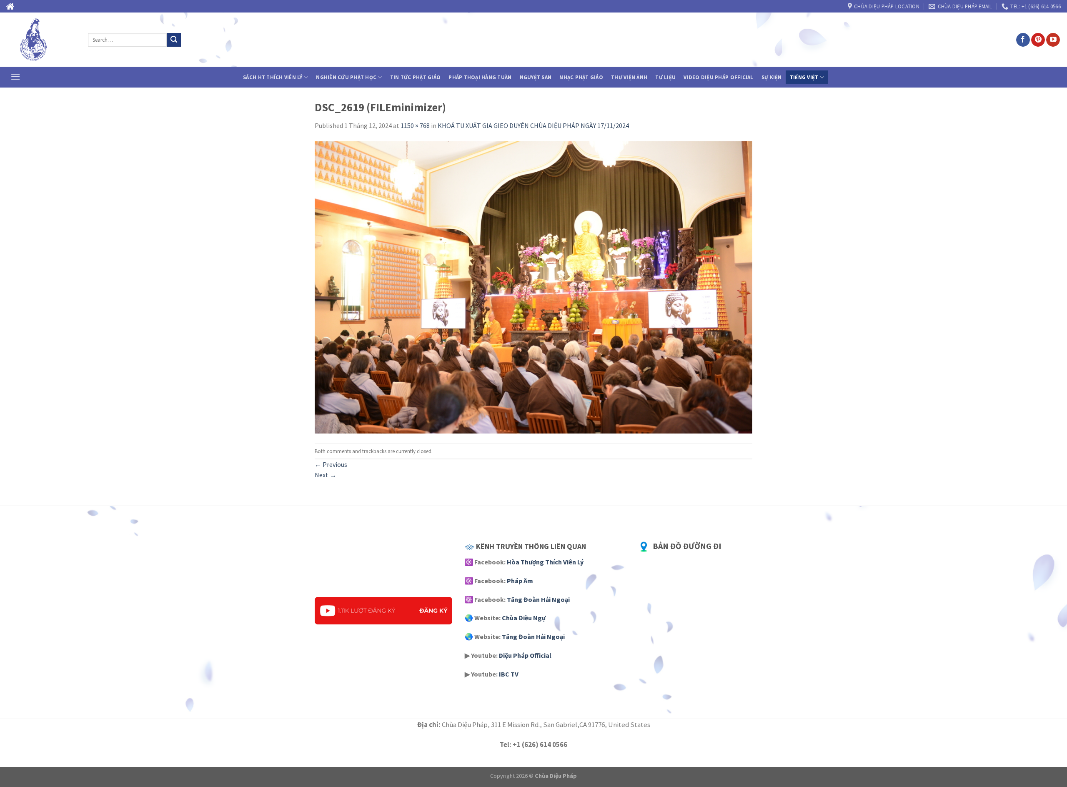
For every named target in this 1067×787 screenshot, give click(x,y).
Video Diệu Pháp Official (718, 77)
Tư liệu (665, 77)
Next (325, 475)
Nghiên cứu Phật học (346, 77)
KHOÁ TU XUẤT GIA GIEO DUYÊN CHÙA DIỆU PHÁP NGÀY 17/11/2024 (533, 125)
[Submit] (174, 40)
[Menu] (15, 76)
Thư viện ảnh (629, 77)
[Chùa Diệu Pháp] (40, 40)
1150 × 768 (415, 125)
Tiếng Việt (804, 77)
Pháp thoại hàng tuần (479, 77)
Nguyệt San (536, 77)
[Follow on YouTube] (1053, 40)
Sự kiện (771, 77)
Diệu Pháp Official (525, 655)
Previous (331, 464)
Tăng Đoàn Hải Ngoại (538, 599)
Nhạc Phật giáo (581, 77)
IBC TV (508, 674)
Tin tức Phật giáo (415, 77)
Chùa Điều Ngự (524, 618)
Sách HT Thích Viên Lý (272, 77)
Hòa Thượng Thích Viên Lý (545, 562)
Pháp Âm (520, 580)
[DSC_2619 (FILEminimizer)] (533, 287)
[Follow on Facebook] (1023, 40)
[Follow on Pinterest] (1038, 40)
